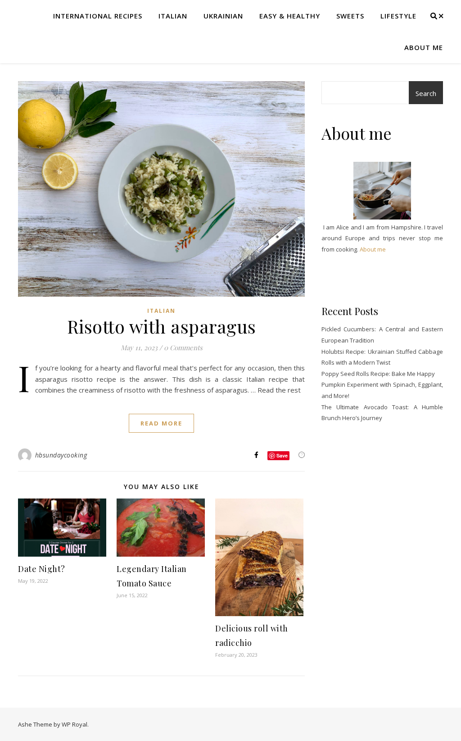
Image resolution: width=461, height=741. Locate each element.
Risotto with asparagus (161, 326)
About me (423, 47)
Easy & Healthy (289, 15)
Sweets (350, 15)
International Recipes (97, 15)
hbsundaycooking (61, 455)
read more (161, 423)
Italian (172, 15)
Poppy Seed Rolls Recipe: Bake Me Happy (378, 374)
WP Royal (74, 724)
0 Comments (183, 347)
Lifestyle (398, 15)
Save (282, 455)
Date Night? (41, 568)
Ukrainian (223, 15)
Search (426, 93)
